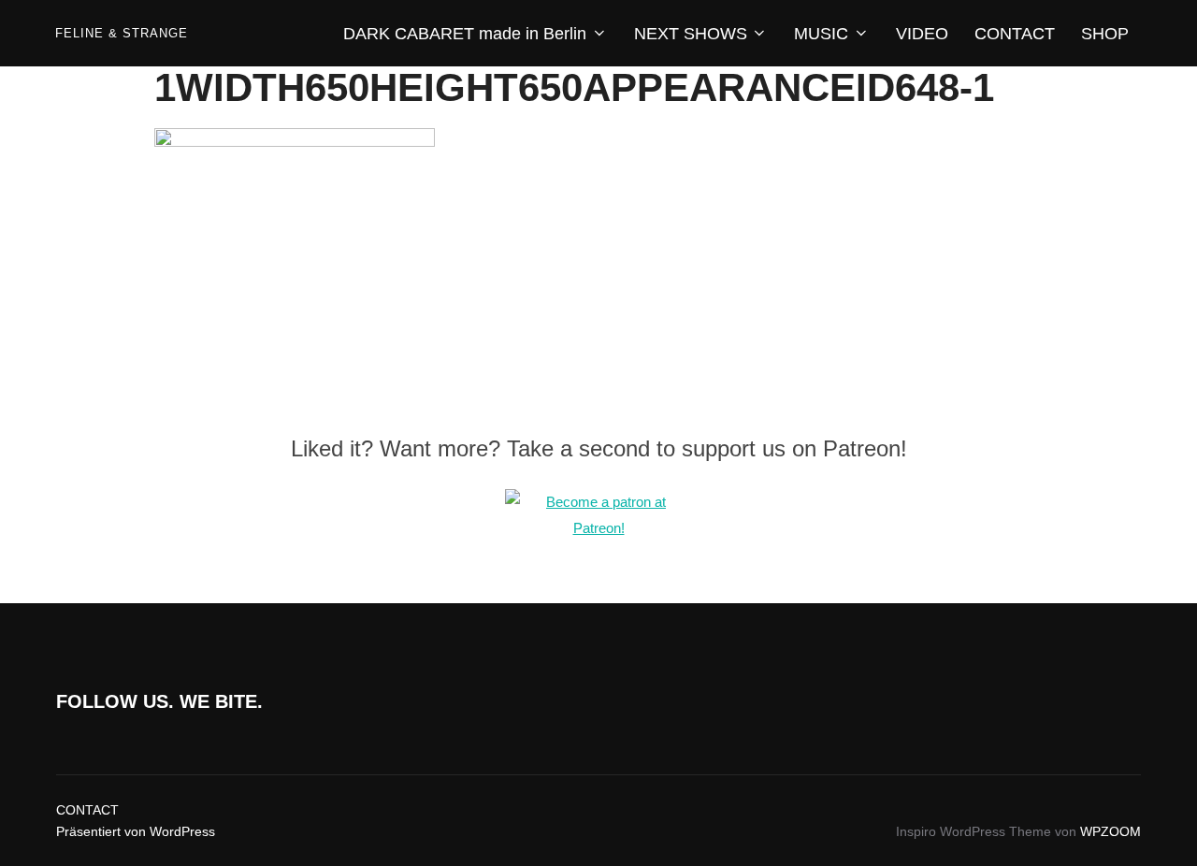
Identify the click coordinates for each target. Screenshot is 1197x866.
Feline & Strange (121, 33)
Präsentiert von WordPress (135, 831)
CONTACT (1014, 33)
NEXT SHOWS (690, 33)
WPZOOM (1110, 831)
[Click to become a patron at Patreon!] (598, 528)
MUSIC (821, 33)
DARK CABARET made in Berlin (464, 33)
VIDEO (922, 33)
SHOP (1105, 33)
